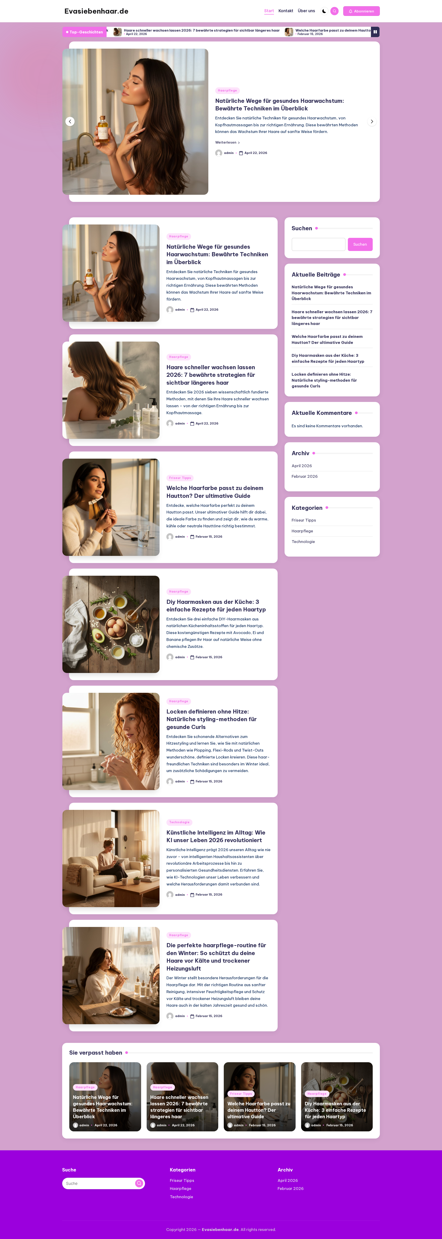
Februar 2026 (305, 476)
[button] (361, 11)
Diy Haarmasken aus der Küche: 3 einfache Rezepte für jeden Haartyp (328, 358)
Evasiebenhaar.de (96, 11)
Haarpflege (227, 90)
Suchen (302, 228)
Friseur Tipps (180, 478)
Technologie (179, 822)
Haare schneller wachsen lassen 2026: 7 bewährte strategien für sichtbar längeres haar (145, 30)
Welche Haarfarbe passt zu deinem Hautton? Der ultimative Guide (297, 30)
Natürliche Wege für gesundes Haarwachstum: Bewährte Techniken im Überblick (217, 254)
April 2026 (302, 465)
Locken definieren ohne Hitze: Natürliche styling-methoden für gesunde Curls (211, 719)
